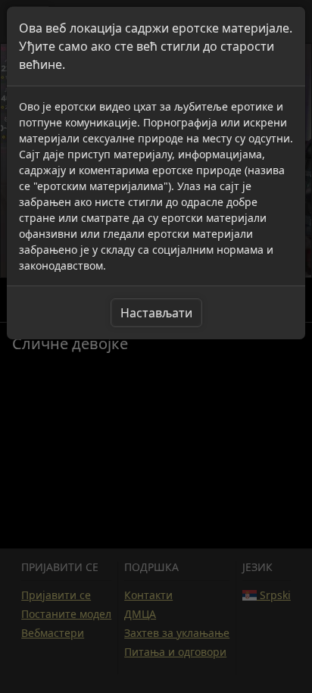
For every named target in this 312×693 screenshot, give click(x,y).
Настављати (156, 312)
